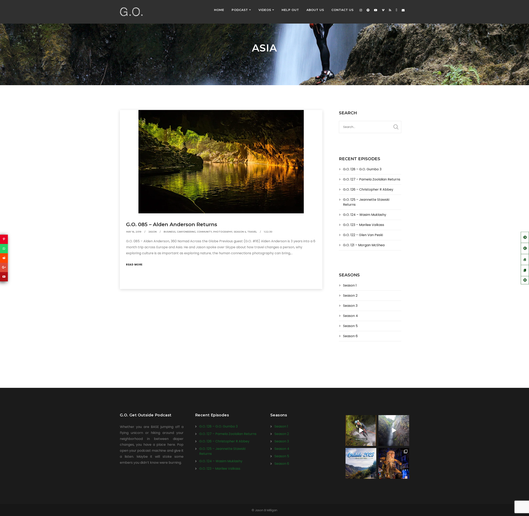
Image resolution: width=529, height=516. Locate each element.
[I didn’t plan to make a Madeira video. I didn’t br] (393, 430)
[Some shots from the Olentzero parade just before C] (393, 463)
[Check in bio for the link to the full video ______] (361, 430)
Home (219, 10)
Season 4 (240, 231)
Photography (222, 231)
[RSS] (390, 10)
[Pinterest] (4, 239)
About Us (315, 10)
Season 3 (350, 305)
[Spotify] (368, 10)
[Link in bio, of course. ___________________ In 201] (361, 463)
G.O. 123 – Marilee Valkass (363, 224)
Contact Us (342, 10)
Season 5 (350, 326)
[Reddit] (4, 258)
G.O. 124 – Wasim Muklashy (364, 214)
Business (170, 231)
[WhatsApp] (4, 248)
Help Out (290, 10)
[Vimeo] (383, 10)
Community (204, 231)
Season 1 (350, 285)
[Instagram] (360, 10)
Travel (252, 231)
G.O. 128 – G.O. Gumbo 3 (362, 169)
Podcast (240, 10)
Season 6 (350, 336)
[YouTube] (4, 276)
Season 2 (350, 295)
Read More (134, 264)
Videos (265, 10)
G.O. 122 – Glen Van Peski (363, 235)
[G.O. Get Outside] (131, 12)
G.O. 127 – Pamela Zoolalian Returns (371, 179)
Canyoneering (186, 231)
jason (152, 231)
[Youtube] (376, 10)
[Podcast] (396, 10)
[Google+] (4, 267)
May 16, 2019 (133, 231)
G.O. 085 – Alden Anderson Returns (171, 224)
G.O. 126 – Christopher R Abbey (368, 189)
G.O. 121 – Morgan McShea (364, 245)
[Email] (403, 10)
